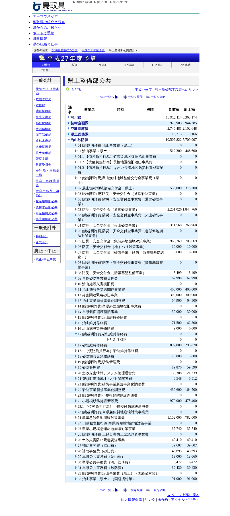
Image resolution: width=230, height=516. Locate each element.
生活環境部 (43, 129)
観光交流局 (43, 117)
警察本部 (42, 158)
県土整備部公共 (47, 219)
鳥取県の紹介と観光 (49, 22)
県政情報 (40, 39)
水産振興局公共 (47, 213)
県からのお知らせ (47, 27)
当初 (74, 65)
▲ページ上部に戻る (183, 495)
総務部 (40, 105)
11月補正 (158, 65)
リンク (150, 500)
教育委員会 (43, 164)
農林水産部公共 (47, 207)
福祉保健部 (43, 123)
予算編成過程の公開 (64, 50)
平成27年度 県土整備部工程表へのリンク (167, 90)
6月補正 (102, 65)
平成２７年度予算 (93, 50)
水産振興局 (43, 147)
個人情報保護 (131, 500)
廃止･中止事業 (46, 259)
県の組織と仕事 (45, 44)
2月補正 (46, 70)
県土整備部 (43, 153)
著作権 (163, 500)
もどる (76, 89)
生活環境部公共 (47, 201)
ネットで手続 (43, 33)
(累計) (46, 65)
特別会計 (42, 236)
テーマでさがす (45, 16)
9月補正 (130, 65)
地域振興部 (43, 111)
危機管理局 (43, 99)
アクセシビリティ (185, 500)
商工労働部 (43, 135)
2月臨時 (185, 65)
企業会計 (42, 242)
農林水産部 (43, 141)
